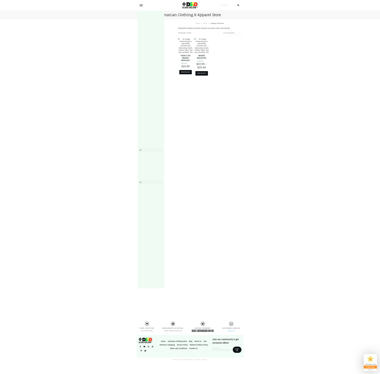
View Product (185, 72)
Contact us (231, 330)
